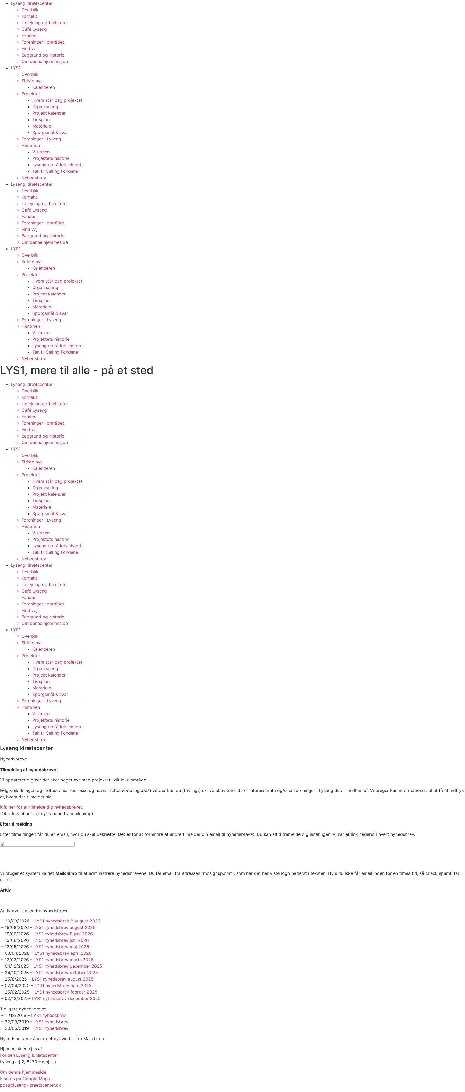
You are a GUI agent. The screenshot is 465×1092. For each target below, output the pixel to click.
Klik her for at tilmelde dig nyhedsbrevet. (41, 807)
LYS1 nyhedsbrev (48, 1015)
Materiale (41, 126)
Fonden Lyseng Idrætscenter (29, 1055)
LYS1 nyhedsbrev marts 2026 (64, 959)
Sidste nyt (32, 80)
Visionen (41, 151)
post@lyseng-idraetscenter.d (29, 1085)
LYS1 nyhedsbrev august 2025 (63, 979)
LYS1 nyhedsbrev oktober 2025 (66, 972)
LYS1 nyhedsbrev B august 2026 (67, 921)
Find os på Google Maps (25, 1078)
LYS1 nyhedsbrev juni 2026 (61, 940)
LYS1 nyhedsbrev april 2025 (62, 985)
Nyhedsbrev (34, 177)
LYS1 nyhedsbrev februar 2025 (65, 992)
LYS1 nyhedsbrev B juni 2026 (63, 933)
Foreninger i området (43, 42)
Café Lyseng (34, 29)
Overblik (30, 9)
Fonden (29, 35)
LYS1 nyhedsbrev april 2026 (62, 953)
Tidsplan (41, 119)
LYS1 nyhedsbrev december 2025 (68, 966)
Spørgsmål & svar (50, 132)
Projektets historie (50, 158)
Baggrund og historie (43, 55)
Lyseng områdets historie (58, 164)
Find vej (29, 48)
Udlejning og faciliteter (45, 22)
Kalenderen (43, 87)
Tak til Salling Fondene (55, 171)
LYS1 (15, 68)
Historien (31, 145)
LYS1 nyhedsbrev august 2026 (65, 927)
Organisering (45, 106)
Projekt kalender (49, 113)
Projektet (31, 93)
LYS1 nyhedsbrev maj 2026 (61, 946)
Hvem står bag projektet (57, 100)
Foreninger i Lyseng (41, 139)
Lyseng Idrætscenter (31, 3)
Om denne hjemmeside (45, 61)
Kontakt (29, 16)
